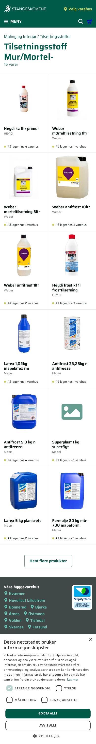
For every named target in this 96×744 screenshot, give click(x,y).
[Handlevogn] (89, 21)
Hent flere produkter (48, 561)
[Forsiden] (25, 9)
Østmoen (36, 613)
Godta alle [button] (48, 713)
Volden (15, 620)
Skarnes (16, 627)
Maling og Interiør (20, 36)
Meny (16, 21)
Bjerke (41, 607)
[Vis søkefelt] (80, 21)
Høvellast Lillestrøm (27, 600)
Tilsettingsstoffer (55, 36)
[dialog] (48, 689)
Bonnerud (17, 607)
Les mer (73, 679)
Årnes (14, 613)
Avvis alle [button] (48, 725)
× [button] (90, 639)
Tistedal (37, 620)
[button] (48, 735)
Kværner (17, 593)
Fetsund (39, 627)
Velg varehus (80, 9)
